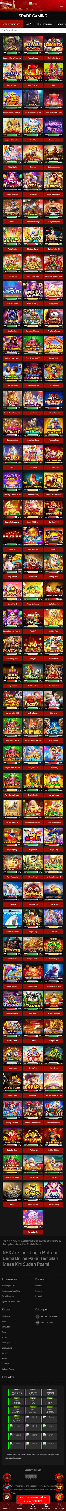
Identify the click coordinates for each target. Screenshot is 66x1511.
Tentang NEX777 (9, 1285)
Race (4, 1332)
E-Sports (5, 1363)
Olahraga (6, 1342)
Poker (4, 1358)
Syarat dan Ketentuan (11, 1301)
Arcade (5, 1353)
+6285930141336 (49, 1316)
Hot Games (6, 1316)
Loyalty (38, 1291)
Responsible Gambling (11, 1291)
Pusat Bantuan (8, 1296)
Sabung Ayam (8, 1369)
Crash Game (7, 1348)
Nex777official (47, 1322)
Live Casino (6, 1327)
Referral (38, 1296)
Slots (4, 1321)
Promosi (38, 1285)
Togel (4, 1337)
